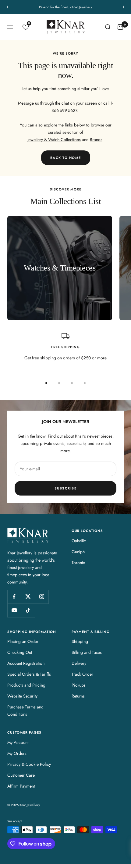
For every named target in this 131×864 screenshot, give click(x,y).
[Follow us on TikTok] (28, 610)
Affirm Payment (21, 786)
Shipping (80, 641)
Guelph (78, 552)
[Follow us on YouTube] (14, 610)
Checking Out (19, 652)
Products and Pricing (26, 685)
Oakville (79, 541)
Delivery (79, 663)
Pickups (79, 685)
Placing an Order (22, 641)
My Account (17, 742)
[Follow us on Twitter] (28, 596)
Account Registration (25, 663)
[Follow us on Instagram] (41, 596)
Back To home (65, 157)
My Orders (17, 753)
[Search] (107, 27)
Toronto (78, 563)
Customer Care (21, 775)
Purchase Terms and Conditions (25, 710)
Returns (78, 696)
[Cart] (120, 27)
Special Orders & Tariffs (29, 674)
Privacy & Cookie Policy (29, 764)
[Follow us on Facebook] (14, 596)
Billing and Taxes (87, 652)
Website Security (22, 696)
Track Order (82, 674)
